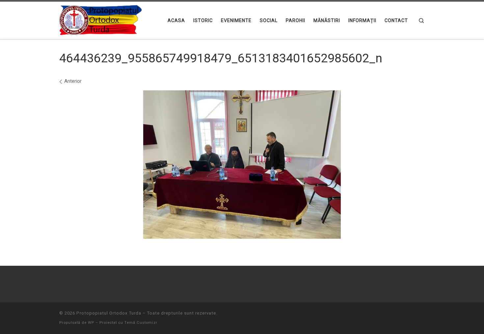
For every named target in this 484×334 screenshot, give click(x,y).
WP (91, 322)
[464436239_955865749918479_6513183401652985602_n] (242, 164)
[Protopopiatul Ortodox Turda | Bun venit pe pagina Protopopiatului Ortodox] (100, 19)
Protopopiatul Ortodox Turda (108, 313)
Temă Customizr (140, 322)
